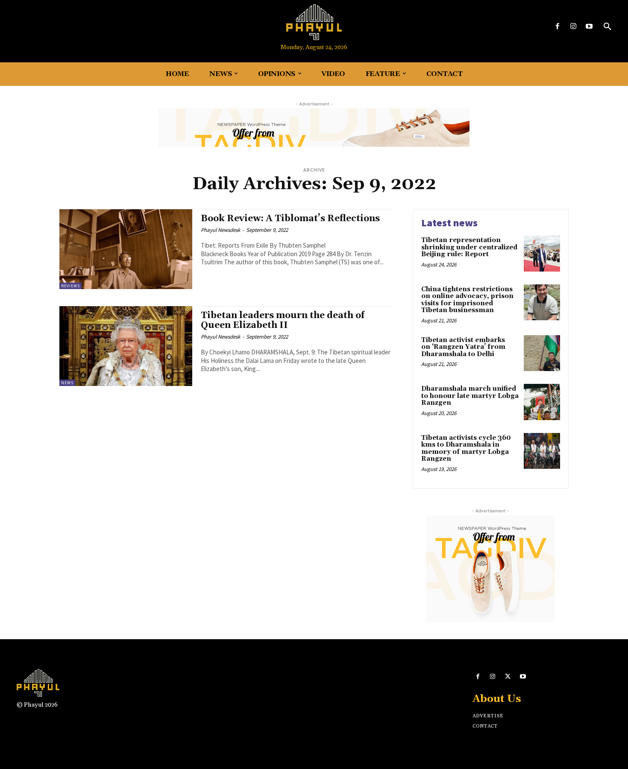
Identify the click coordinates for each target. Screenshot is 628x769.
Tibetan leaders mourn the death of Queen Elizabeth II (282, 320)
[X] (507, 676)
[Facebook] (557, 26)
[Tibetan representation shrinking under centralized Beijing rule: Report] (542, 253)
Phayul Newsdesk (220, 230)
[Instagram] (573, 26)
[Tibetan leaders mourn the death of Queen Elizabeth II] (125, 346)
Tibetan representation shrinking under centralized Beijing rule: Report (469, 247)
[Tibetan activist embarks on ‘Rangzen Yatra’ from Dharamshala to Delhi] (542, 353)
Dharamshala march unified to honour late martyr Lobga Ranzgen (470, 396)
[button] (607, 27)
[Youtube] (589, 26)
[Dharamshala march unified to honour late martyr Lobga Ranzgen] (542, 402)
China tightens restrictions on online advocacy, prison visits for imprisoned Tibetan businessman (467, 300)
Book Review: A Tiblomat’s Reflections (290, 218)
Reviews (70, 286)
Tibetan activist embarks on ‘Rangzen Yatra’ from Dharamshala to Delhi (463, 347)
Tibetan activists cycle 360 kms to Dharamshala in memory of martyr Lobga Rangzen (466, 448)
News (67, 383)
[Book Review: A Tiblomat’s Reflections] (125, 249)
